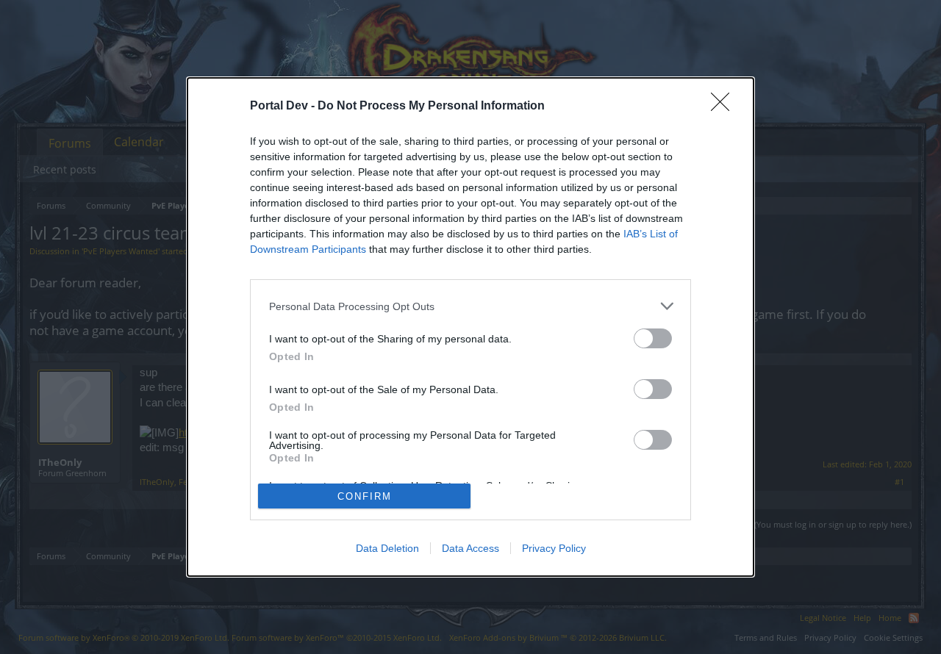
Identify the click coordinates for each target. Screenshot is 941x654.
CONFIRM (364, 496)
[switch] (653, 338)
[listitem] (470, 306)
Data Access (470, 548)
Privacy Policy (554, 548)
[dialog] (470, 327)
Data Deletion (387, 548)
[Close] (725, 107)
